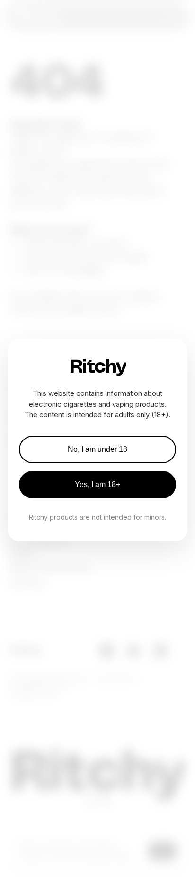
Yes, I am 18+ (97, 484)
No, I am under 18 (97, 449)
